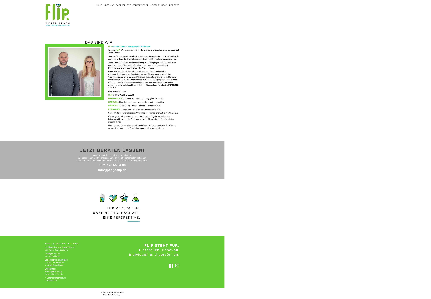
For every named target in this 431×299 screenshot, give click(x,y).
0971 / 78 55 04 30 (112, 165)
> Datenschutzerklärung (55, 278)
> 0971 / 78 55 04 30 (54, 262)
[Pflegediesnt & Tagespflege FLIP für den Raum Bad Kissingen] (57, 27)
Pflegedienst (141, 5)
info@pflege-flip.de (112, 170)
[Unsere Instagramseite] (177, 267)
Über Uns (109, 5)
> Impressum (51, 280)
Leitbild (155, 5)
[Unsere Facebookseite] (170, 267)
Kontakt (174, 5)
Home (99, 5)
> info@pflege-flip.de (54, 265)
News (164, 5)
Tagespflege (123, 5)
